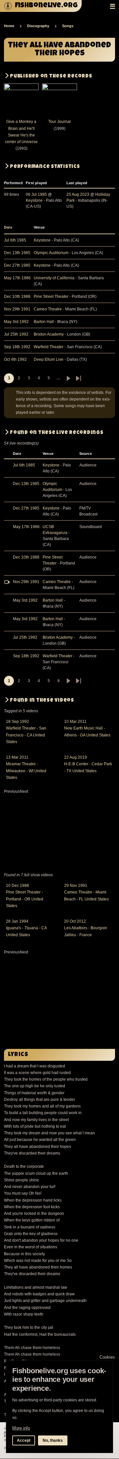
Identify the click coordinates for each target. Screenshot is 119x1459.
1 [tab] (56, 866)
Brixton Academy (49, 334)
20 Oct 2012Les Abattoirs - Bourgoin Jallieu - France (85, 928)
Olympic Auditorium (51, 252)
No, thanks (53, 1440)
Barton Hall (44, 321)
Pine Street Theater (51, 296)
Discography (38, 26)
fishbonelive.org (46, 5)
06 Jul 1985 (36, 194)
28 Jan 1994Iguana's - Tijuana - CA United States (26, 928)
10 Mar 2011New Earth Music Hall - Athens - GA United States (87, 728)
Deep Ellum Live (48, 359)
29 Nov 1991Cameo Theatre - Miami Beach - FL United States (86, 892)
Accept (23, 1440)
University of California (54, 278)
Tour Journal (59, 121)
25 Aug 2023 (77, 194)
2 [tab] (63, 866)
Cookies (107, 1357)
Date (11, 227)
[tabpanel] (59, 752)
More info (21, 1428)
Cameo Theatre (48, 309)
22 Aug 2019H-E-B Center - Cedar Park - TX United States (88, 764)
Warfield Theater (48, 347)
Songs (67, 26)
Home (9, 26)
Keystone (34, 200)
